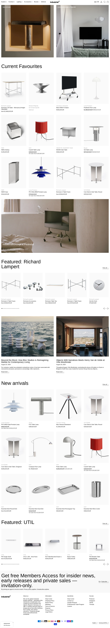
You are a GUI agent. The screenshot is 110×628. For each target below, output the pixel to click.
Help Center (48, 599)
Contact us (70, 600)
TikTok (91, 602)
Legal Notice (49, 612)
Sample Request (72, 602)
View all (105, 268)
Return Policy (49, 602)
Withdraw (48, 604)
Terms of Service (50, 606)
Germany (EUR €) (103, 622)
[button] (104, 2)
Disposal (47, 608)
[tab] (3, 308)
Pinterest (91, 599)
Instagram (92, 600)
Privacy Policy (49, 610)
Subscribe (104, 581)
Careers (69, 606)
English (94, 622)
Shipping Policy (49, 600)
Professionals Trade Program (75, 604)
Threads (91, 604)
